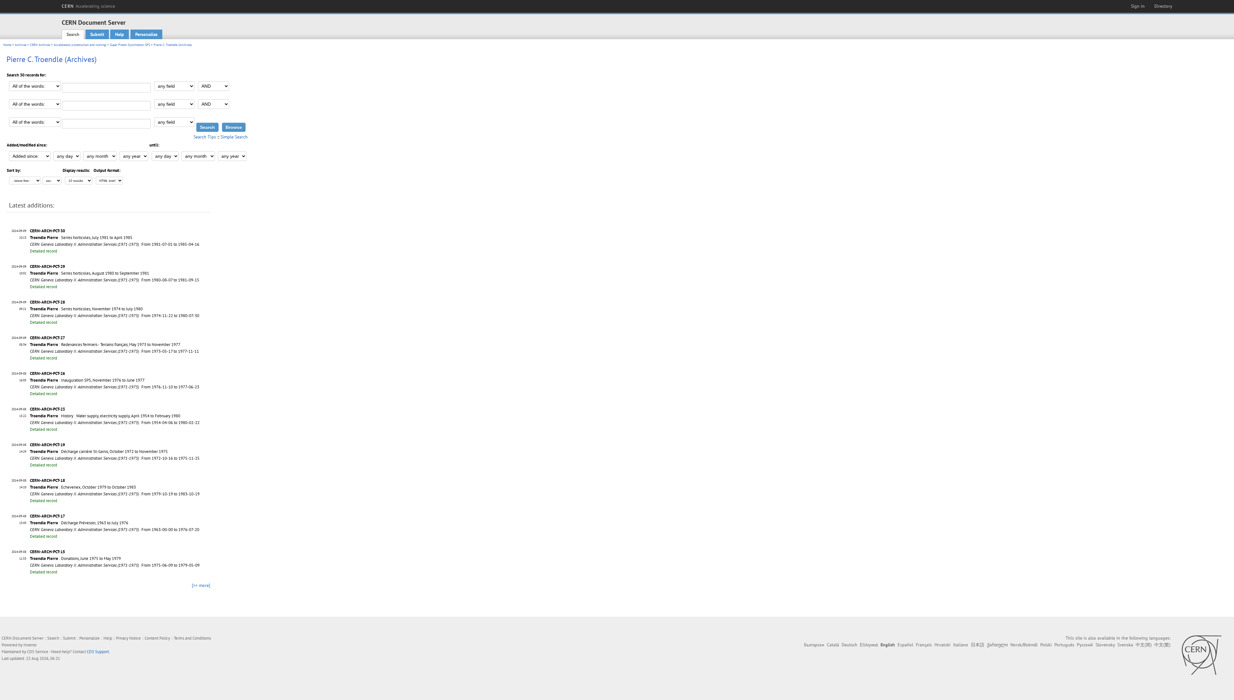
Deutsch (849, 645)
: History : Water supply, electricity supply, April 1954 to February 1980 (105, 416)
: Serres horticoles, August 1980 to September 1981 (89, 273)
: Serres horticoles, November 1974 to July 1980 (86, 309)
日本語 (977, 645)
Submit (97, 34)
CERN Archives (40, 45)
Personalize (146, 34)
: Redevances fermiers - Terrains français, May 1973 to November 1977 (105, 344)
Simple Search (234, 137)
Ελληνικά (869, 645)
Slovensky (1105, 645)
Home (7, 45)
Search (73, 34)
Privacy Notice (128, 638)
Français (924, 645)
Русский (1085, 645)
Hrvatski (942, 645)
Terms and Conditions (192, 638)
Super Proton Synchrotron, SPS (130, 45)
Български (814, 645)
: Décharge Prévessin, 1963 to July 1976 (79, 523)
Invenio (30, 645)
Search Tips (204, 137)
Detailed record (43, 251)
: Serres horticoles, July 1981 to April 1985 (81, 237)
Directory (1163, 6)
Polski (1046, 645)
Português (1064, 645)
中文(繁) (1162, 645)
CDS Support (98, 651)
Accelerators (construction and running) (80, 45)
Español (905, 645)
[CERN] (1201, 655)
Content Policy (157, 638)
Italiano (960, 645)
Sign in (1138, 6)
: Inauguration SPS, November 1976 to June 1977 (87, 380)
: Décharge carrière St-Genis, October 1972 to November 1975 (99, 451)
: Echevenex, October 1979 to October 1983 (83, 487)
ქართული (997, 645)
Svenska (1125, 645)
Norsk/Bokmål (1024, 645)
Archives (20, 45)
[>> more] (201, 585)
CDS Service (37, 651)
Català (833, 645)
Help (119, 34)
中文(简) (1144, 645)
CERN (88, 6)
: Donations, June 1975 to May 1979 (75, 558)
